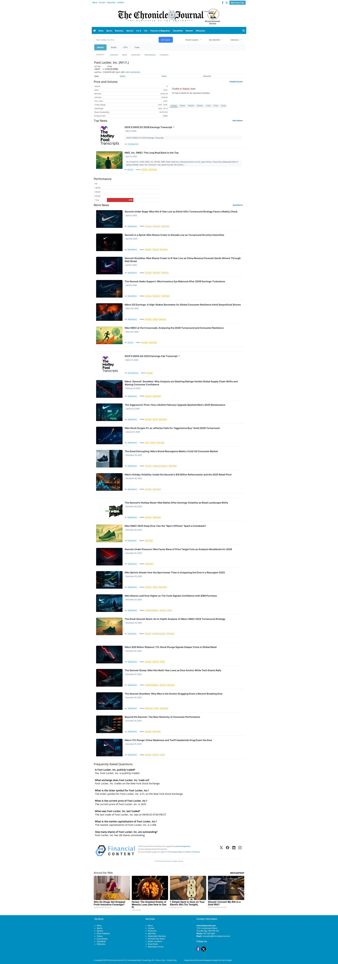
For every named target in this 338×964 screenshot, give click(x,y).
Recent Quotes (192, 40)
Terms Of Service (193, 852)
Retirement (156, 226)
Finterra (130, 169)
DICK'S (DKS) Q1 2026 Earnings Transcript (150, 127)
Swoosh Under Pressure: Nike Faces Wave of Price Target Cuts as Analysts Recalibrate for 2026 (178, 549)
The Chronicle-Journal (115, 960)
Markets (100, 47)
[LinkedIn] (233, 850)
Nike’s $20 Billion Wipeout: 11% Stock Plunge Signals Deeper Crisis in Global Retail (171, 647)
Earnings (148, 249)
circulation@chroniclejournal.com (216, 936)
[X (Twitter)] (221, 850)
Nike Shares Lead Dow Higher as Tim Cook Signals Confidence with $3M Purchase (171, 595)
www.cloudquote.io (183, 846)
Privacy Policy (176, 852)
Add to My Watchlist (132, 72)
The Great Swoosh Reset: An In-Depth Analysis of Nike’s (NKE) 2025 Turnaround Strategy (175, 619)
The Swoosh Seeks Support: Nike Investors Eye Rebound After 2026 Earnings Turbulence (175, 281)
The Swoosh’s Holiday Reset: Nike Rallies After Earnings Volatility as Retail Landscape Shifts (176, 502)
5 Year (223, 106)
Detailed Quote (236, 81)
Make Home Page (237, 2)
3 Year (215, 106)
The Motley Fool (133, 144)
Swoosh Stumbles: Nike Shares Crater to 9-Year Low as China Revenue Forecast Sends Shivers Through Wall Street (183, 260)
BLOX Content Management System (206, 960)
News (124, 54)
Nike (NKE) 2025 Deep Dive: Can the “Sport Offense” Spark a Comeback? (165, 526)
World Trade (153, 169)
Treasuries (163, 54)
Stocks (113, 47)
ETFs (125, 47)
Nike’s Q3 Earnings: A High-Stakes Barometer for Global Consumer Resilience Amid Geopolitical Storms (183, 304)
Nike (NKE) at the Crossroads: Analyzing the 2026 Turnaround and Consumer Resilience (174, 327)
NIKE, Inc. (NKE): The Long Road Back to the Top (152, 152)
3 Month (200, 106)
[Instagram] (240, 850)
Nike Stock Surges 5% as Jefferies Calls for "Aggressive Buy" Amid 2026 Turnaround (172, 428)
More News (237, 120)
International (149, 54)
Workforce (165, 273)
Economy (144, 169)
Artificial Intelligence (152, 610)
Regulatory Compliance (160, 466)
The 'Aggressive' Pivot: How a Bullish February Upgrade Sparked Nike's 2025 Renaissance (175, 404)
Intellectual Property (159, 633)
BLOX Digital (227, 960)
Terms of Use (160, 960)
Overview (114, 54)
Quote (122, 76)
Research (207, 76)
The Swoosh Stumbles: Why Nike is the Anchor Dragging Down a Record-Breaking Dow (173, 693)
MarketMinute (132, 226)
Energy (155, 319)
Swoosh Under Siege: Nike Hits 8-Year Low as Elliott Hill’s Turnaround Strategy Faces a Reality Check (181, 211)
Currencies (135, 54)
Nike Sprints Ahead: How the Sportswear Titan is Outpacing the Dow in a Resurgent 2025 (175, 572)
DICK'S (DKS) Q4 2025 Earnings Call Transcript (152, 356)
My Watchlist (214, 40)
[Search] (243, 30)
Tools (136, 47)
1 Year (208, 106)
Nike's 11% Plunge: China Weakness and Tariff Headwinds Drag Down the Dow (168, 740)
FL (126, 62)
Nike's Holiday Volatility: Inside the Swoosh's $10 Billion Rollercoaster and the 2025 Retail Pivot (178, 474)
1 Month (191, 106)
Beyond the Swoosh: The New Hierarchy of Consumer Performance (162, 717)
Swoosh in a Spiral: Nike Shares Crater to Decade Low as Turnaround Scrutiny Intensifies (174, 235)
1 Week (182, 106)
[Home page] (169, 16)
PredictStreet (132, 540)
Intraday (174, 106)
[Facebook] (227, 850)
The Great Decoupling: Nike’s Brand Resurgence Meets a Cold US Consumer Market (171, 451)
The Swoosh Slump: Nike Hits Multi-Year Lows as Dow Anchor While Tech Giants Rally (173, 670)
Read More (237, 205)
